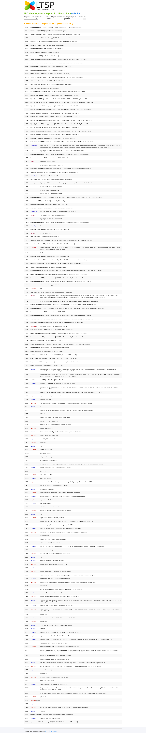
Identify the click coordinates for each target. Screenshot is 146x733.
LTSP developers (51, 731)
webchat (76, 13)
